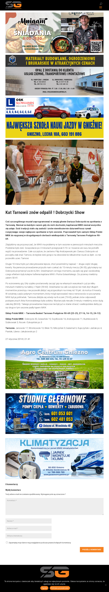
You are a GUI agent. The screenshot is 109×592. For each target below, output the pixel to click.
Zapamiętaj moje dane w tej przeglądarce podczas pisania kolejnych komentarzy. (40, 543)
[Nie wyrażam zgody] (105, 585)
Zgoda (44, 588)
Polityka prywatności (60, 588)
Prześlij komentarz (91, 550)
